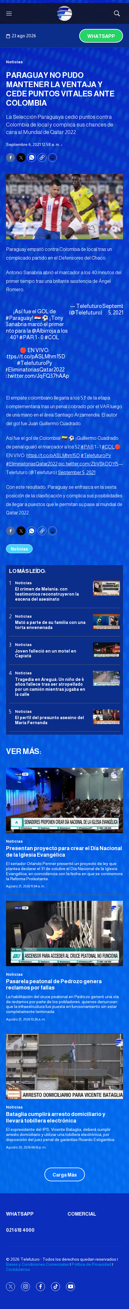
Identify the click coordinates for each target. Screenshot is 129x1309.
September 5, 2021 (76, 472)
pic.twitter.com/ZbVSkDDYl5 (88, 463)
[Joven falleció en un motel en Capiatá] (106, 650)
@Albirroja (44, 331)
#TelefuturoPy (34, 363)
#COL (51, 337)
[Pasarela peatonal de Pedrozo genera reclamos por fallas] (64, 933)
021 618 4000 (20, 1230)
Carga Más (64, 1174)
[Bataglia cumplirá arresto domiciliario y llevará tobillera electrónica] (64, 1066)
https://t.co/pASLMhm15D (34, 357)
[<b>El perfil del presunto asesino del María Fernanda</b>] (106, 716)
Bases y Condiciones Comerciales (37, 1264)
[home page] (64, 13)
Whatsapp (101, 36)
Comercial (82, 1214)
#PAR (26, 337)
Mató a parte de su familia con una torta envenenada (50, 625)
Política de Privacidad (91, 1264)
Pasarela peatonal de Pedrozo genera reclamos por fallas (54, 984)
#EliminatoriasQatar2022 (34, 370)
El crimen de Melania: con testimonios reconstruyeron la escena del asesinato (47, 594)
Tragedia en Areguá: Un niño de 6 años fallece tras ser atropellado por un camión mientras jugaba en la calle (50, 687)
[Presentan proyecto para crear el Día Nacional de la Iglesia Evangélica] (64, 800)
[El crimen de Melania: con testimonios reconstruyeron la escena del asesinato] (106, 588)
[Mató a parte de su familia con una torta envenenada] (106, 621)
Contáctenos (18, 1269)
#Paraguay (18, 318)
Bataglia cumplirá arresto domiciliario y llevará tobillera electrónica (55, 1117)
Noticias (14, 62)
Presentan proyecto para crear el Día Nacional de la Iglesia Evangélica (64, 851)
